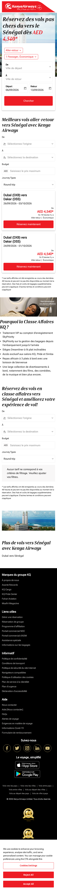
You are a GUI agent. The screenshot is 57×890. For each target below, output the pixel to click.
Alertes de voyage (10, 718)
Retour (34, 86)
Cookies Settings (28, 865)
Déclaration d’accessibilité (14, 691)
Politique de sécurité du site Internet (19, 668)
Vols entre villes (15, 789)
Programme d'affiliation (13, 626)
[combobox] (29, 144)
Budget (5, 164)
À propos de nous (10, 580)
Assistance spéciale (11, 640)
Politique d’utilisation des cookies (18, 677)
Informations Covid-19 (13, 728)
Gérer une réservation (12, 617)
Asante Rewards (10, 585)
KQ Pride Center (9, 594)
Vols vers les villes (28, 786)
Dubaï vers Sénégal (13, 555)
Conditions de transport (13, 663)
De (7, 64)
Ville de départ (14, 68)
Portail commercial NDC (13, 631)
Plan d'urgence (9, 686)
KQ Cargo (6, 589)
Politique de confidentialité (14, 658)
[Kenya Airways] (7, 748)
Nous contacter (9, 705)
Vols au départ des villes (35, 789)
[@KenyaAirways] (17, 748)
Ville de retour (13, 79)
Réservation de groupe (13, 621)
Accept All (28, 883)
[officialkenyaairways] (27, 748)
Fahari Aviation (9, 598)
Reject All (28, 874)
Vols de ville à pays (40, 793)
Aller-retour (12, 50)
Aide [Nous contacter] (12, 709)
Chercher (28, 100)
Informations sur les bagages (16, 645)
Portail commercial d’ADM (14, 635)
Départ (9, 86)
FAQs (4, 714)
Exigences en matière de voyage (17, 723)
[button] (21, 56)
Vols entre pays (45, 786)
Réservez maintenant (29, 224)
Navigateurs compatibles (14, 672)
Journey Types (9, 177)
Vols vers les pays (10, 786)
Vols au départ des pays (19, 793)
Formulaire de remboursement (16, 732)
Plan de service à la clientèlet (15, 682)
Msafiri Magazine (10, 603)
